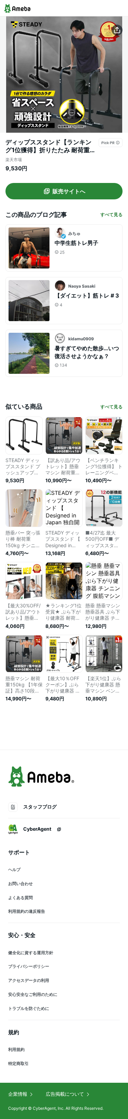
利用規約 (16, 1049)
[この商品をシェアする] (117, 30)
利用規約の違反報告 (26, 911)
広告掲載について (65, 1094)
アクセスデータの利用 (28, 980)
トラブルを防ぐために (28, 1008)
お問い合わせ (20, 883)
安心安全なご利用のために (32, 994)
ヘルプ (14, 869)
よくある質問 (20, 897)
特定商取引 (18, 1063)
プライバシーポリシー (28, 966)
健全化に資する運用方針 (30, 952)
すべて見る (111, 214)
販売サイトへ (69, 191)
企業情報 (17, 1094)
